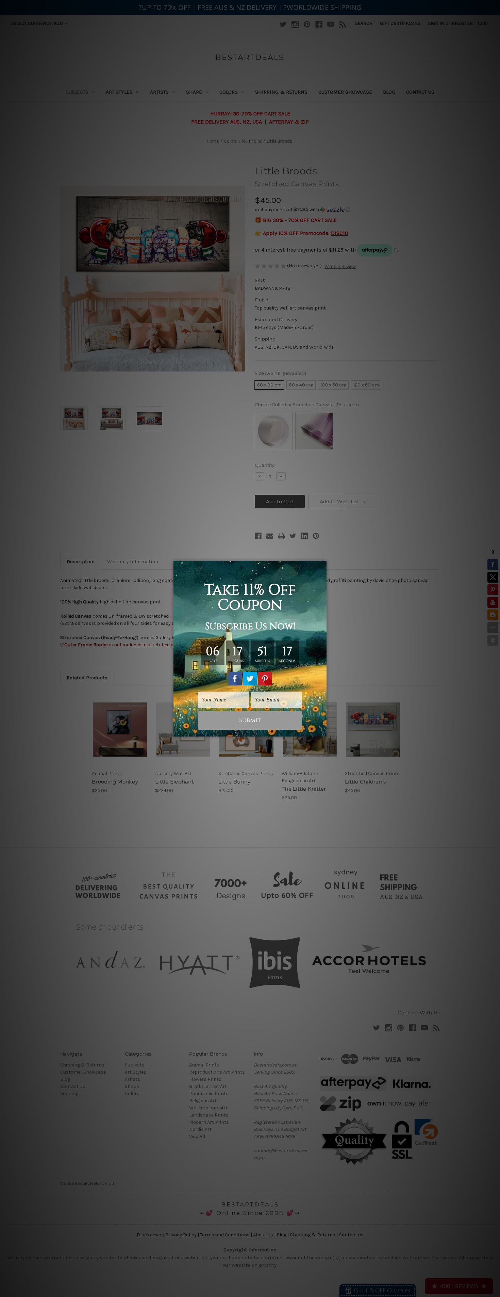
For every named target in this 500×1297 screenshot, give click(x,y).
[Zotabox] (322, 730)
